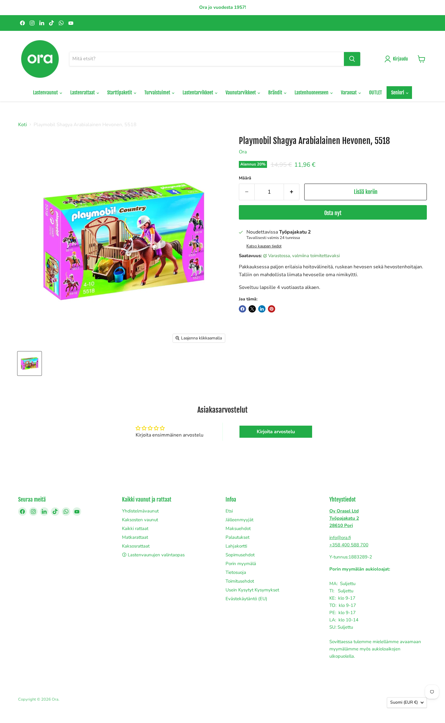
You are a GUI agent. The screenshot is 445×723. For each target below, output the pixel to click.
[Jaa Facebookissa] (242, 308)
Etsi (229, 511)
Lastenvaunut (46, 93)
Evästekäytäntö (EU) (246, 599)
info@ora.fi (340, 538)
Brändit (275, 93)
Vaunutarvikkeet (241, 93)
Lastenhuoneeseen (312, 93)
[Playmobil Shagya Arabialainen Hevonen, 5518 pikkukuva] (29, 363)
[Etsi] (352, 59)
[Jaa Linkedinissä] (261, 308)
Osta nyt (332, 213)
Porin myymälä (241, 564)
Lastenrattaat (83, 93)
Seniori (398, 93)
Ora (243, 152)
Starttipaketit (120, 93)
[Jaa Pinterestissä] (271, 308)
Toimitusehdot (240, 581)
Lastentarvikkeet (198, 93)
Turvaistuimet (157, 93)
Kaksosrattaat (136, 546)
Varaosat (349, 93)
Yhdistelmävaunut (140, 511)
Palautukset (237, 537)
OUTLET (375, 93)
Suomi (404, 702)
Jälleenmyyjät (239, 520)
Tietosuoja (236, 572)
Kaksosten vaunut (140, 520)
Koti (22, 124)
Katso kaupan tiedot (264, 246)
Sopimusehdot (240, 555)
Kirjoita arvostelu (276, 431)
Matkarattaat (135, 537)
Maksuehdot (238, 528)
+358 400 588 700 (348, 545)
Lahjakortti (236, 546)
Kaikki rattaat (135, 528)
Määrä (245, 178)
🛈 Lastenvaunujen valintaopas (153, 555)
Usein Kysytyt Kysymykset (252, 590)
